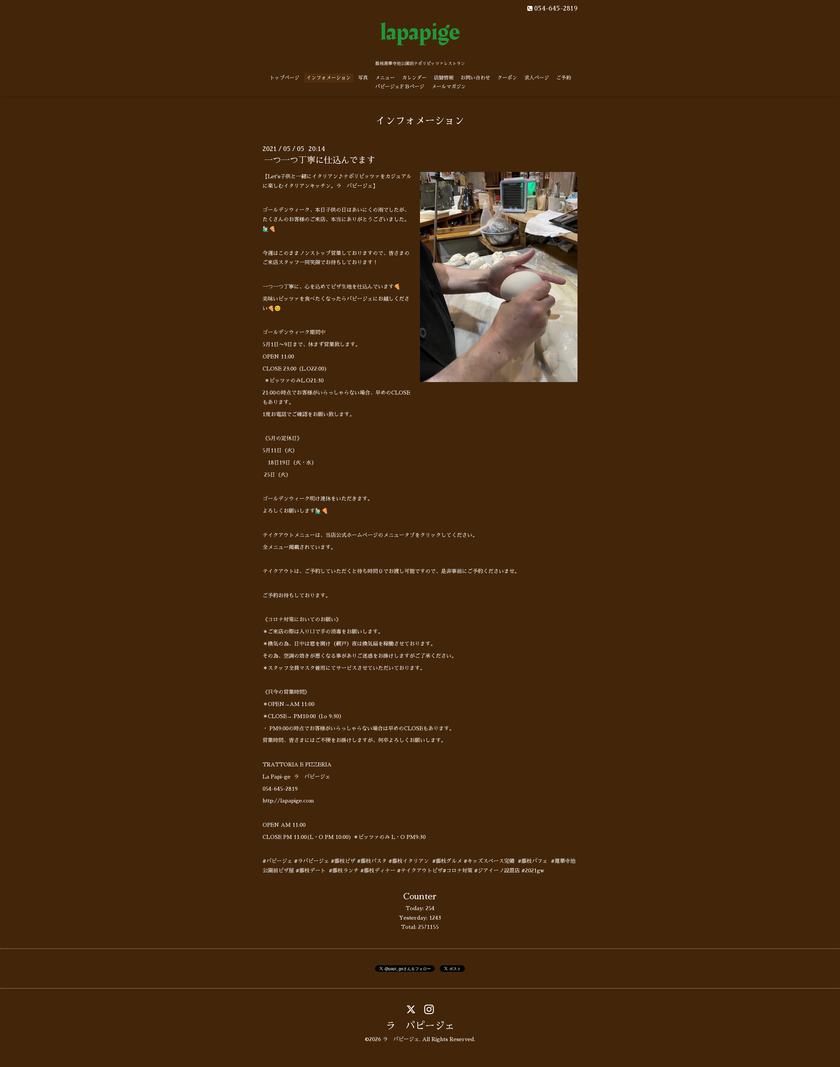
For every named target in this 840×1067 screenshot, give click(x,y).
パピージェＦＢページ (399, 86)
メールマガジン (448, 86)
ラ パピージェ (420, 1026)
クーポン (507, 77)
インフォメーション (328, 77)
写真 (363, 77)
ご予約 (563, 77)
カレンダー (414, 77)
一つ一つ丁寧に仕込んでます (319, 160)
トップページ (284, 77)
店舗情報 (443, 77)
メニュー (385, 77)
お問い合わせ (475, 77)
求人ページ (536, 77)
